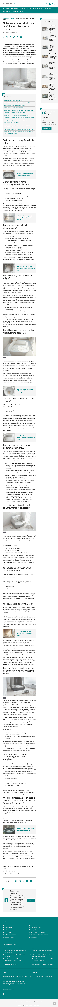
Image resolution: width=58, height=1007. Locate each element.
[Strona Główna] (3, 8)
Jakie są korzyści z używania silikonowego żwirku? (16, 115)
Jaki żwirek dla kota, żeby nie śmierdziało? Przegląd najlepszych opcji (26, 268)
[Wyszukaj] (53, 3)
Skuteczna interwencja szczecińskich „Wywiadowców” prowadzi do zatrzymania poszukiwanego (15, 950)
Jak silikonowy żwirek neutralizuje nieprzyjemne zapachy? (18, 110)
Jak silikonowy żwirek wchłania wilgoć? (14, 107)
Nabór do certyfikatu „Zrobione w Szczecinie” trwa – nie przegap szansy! (43, 955)
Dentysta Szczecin (9, 925)
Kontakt (32, 978)
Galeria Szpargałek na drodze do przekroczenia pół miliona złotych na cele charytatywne (43, 949)
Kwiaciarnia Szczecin (36, 927)
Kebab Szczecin (34, 937)
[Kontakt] (49, 4)
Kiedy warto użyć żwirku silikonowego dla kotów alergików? (19, 129)
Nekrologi (48, 8)
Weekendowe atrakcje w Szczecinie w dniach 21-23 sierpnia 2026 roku (43, 959)
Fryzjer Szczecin (8, 932)
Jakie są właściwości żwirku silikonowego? (14, 105)
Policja (16, 8)
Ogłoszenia (27, 8)
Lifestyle (12, 18)
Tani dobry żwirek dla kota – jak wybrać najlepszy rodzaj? (25, 174)
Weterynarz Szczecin (10, 929)
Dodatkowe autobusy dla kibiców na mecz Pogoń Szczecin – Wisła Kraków (15, 959)
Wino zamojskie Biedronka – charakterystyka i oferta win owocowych (53, 56)
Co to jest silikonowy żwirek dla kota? (13, 100)
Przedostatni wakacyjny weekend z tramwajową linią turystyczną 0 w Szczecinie (43, 963)
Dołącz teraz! (46, 128)
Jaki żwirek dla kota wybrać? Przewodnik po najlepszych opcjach (24, 217)
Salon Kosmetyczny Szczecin (38, 932)
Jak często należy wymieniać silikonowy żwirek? (16, 120)
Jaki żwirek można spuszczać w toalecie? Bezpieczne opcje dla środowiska (25, 391)
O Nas (22, 1001)
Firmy (21, 8)
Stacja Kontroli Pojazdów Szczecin (39, 934)
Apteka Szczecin (35, 925)
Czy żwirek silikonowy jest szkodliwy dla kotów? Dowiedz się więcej (26, 437)
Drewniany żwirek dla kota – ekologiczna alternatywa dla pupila (24, 633)
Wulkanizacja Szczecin (10, 934)
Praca (34, 8)
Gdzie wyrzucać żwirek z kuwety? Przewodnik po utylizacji (26, 829)
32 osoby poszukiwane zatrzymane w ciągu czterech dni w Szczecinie (15, 963)
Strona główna (6, 18)
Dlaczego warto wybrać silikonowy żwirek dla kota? (17, 102)
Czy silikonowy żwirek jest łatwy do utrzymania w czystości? (19, 117)
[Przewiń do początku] (54, 1003)
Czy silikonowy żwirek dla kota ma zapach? (14, 112)
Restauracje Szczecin (10, 937)
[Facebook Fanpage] (46, 4)
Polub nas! (30, 900)
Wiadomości (9, 8)
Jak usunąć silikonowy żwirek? (11, 122)
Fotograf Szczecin (35, 929)
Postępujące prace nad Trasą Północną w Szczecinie (15, 955)
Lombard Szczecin (9, 927)
